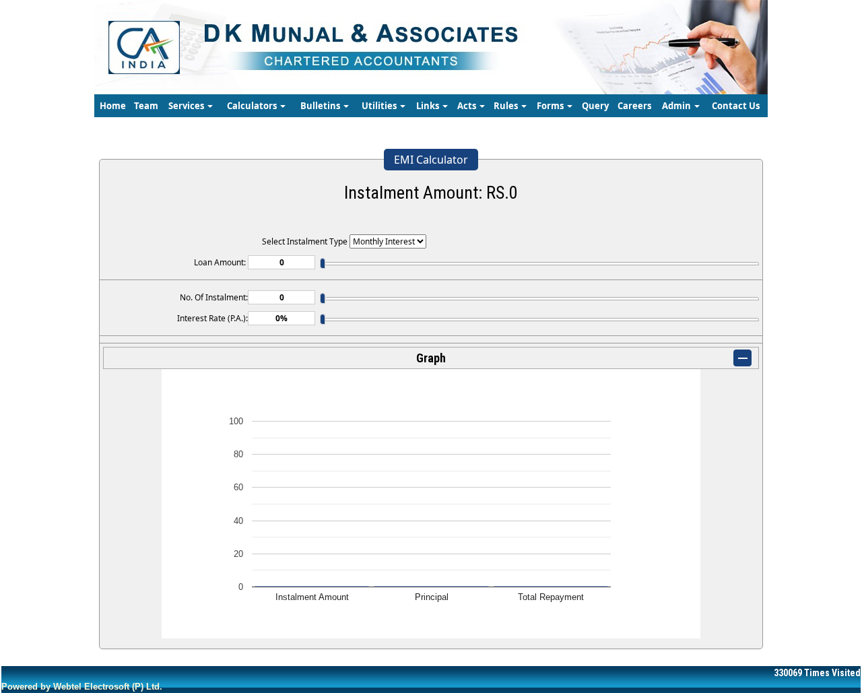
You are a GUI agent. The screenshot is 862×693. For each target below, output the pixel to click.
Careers (634, 106)
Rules (507, 106)
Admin (677, 106)
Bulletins (321, 106)
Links (428, 106)
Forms (551, 106)
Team (146, 106)
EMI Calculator (431, 159)
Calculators (253, 106)
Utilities (380, 106)
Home (113, 106)
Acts (467, 106)
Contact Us (736, 106)
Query (595, 106)
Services (187, 106)
